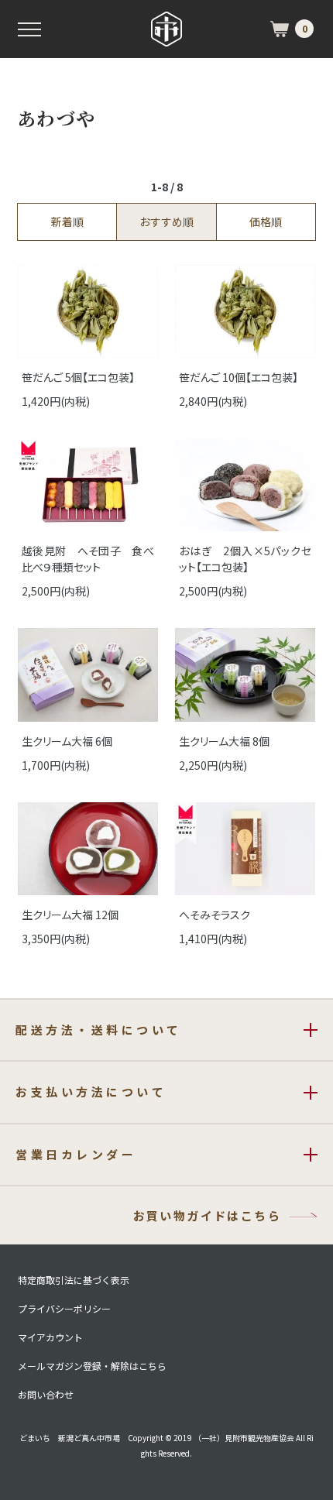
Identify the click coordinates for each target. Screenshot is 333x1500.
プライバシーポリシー (64, 1308)
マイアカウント (50, 1337)
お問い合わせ (46, 1394)
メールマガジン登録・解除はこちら (92, 1366)
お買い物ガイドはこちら (207, 1215)
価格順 (265, 221)
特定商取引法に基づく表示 (73, 1280)
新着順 (67, 221)
